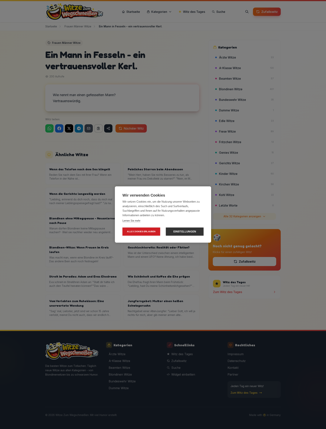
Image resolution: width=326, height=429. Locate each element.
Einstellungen (184, 231)
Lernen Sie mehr (131, 220)
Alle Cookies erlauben (141, 231)
